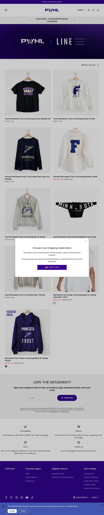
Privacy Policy (72, 506)
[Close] (102, 505)
